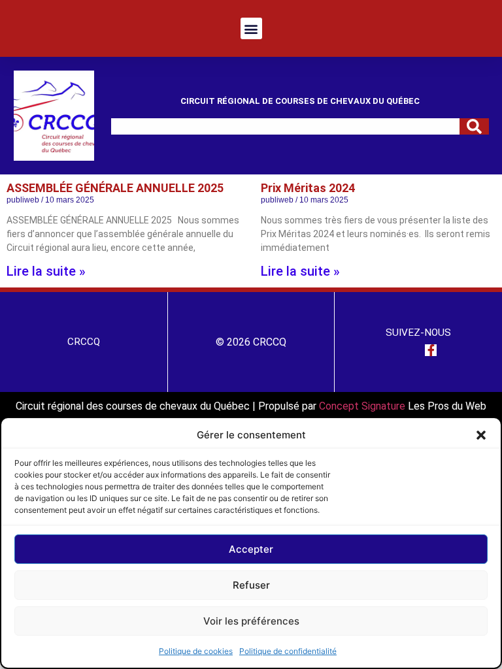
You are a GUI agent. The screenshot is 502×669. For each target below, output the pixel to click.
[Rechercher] (474, 126)
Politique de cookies (196, 651)
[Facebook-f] (431, 350)
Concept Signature (363, 406)
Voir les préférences (251, 621)
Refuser (251, 585)
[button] (481, 435)
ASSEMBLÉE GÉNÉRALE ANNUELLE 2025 (116, 188)
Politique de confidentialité (288, 651)
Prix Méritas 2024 (308, 188)
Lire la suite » (46, 271)
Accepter (251, 549)
